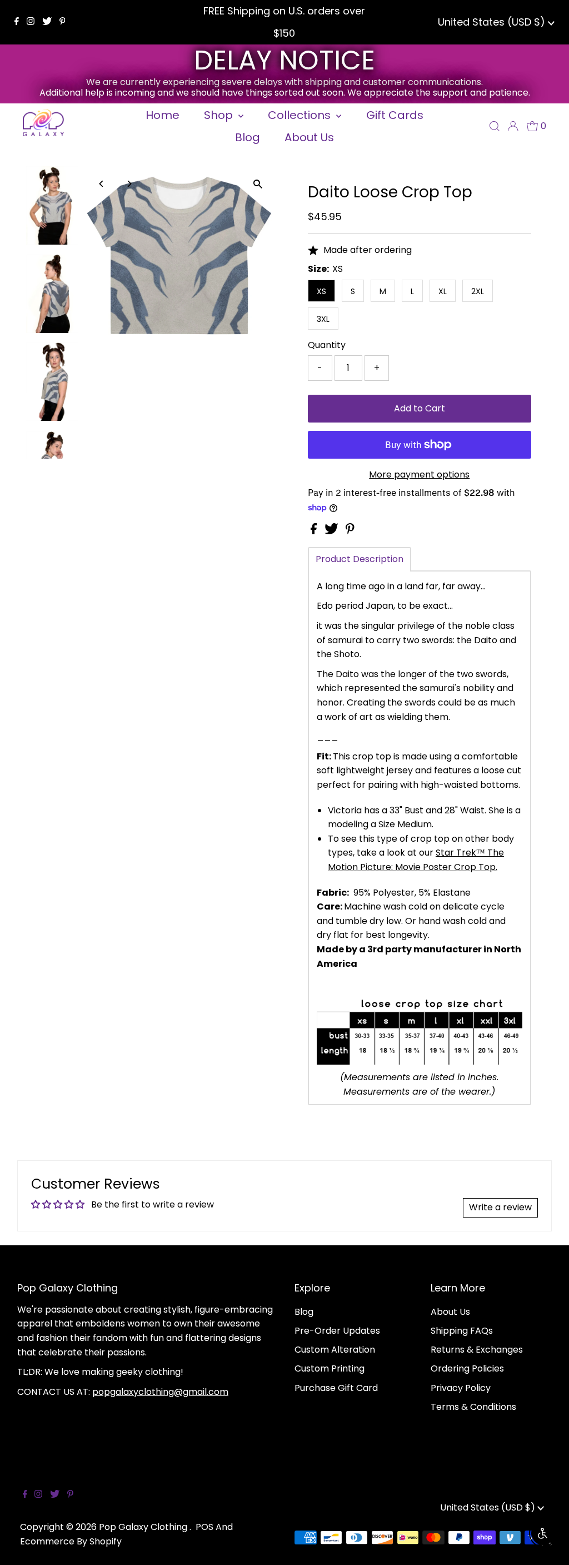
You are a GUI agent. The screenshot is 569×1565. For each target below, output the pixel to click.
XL (442, 291)
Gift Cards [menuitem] (394, 115)
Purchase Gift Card (336, 1388)
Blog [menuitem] (247, 137)
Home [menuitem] (162, 115)
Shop (220, 115)
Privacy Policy (461, 1388)
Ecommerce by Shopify (71, 1541)
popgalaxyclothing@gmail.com (160, 1391)
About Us (450, 1311)
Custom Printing (330, 1368)
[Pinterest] (62, 22)
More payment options (419, 474)
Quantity (327, 345)
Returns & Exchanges (477, 1349)
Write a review (500, 1207)
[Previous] (101, 183)
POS (204, 1527)
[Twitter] (46, 22)
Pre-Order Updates (337, 1330)
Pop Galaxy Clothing (144, 1527)
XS (321, 291)
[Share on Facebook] (315, 531)
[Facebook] (17, 22)
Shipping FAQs (462, 1330)
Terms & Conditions (473, 1406)
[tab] (359, 559)
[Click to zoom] (258, 183)
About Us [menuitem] (309, 137)
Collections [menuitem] (300, 115)
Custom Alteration (335, 1349)
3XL (323, 319)
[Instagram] (30, 22)
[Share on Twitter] (333, 531)
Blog (304, 1311)
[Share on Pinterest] (350, 531)
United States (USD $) (493, 22)
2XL (477, 291)
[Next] (129, 183)
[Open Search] (495, 126)
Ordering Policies (467, 1368)
